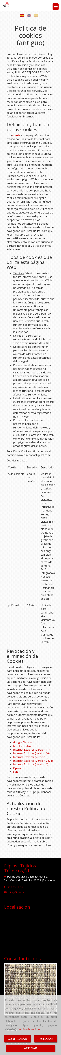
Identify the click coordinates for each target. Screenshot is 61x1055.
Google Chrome (22, 742)
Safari (16, 771)
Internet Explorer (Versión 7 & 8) (33, 760)
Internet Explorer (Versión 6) (30, 764)
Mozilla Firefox (22, 746)
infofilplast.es (17, 892)
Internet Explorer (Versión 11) (31, 749)
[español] (22, 15)
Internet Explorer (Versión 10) (31, 753)
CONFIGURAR (17, 1038)
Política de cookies (29, 1029)
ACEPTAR (30, 1048)
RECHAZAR (45, 1038)
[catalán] (37, 15)
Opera (17, 768)
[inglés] (30, 15)
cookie (16, 135)
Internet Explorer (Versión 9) (30, 757)
